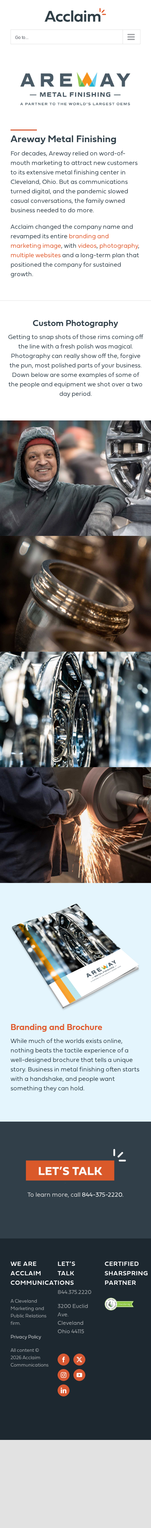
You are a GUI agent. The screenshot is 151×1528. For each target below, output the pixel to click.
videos (87, 246)
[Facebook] (64, 1360)
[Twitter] (79, 1360)
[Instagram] (64, 1375)
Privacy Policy (26, 1337)
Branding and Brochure (56, 1027)
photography (118, 246)
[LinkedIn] (64, 1390)
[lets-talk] (75, 1149)
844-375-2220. (103, 1195)
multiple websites (36, 255)
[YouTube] (79, 1375)
